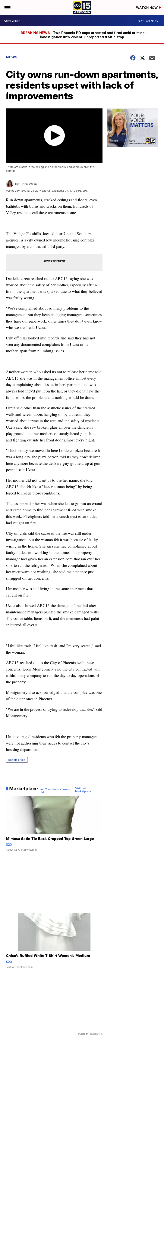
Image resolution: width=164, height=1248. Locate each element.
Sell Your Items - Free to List (55, 791)
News (12, 57)
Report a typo (16, 759)
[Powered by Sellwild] (96, 1033)
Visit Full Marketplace (83, 790)
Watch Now (147, 8)
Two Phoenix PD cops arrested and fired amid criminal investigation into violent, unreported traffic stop (92, 35)
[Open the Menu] (7, 7)
